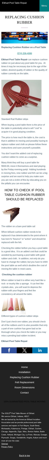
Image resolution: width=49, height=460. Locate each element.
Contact (24, 392)
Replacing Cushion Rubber (24, 377)
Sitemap (4, 444)
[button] (9, 350)
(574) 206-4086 (24, 53)
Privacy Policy (7, 447)
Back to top (24, 455)
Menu (44, 6)
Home (24, 367)
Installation (24, 372)
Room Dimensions (25, 387)
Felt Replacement (24, 382)
